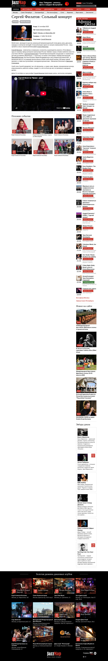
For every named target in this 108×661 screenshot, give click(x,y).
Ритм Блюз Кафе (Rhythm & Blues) (87, 173)
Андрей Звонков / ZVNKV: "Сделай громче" (88, 215)
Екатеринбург (39, 12)
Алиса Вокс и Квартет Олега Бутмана (87, 93)
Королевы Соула (88, 137)
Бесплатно (89, 12)
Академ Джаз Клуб (82, 619)
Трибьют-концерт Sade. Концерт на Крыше (88, 106)
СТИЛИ (87, 9)
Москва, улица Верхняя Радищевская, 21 (19, 648)
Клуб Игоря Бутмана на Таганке (89, 100)
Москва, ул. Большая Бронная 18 (42, 646)
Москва (79, 3)
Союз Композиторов (40, 595)
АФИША (16, 9)
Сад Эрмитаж (16, 619)
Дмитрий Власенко (17, 57)
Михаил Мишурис (88, 127)
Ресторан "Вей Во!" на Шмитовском (89, 222)
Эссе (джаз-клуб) (88, 163)
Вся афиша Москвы (82, 298)
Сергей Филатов (46, 39)
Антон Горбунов (83, 462)
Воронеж (70, 12)
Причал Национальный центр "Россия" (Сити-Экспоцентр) (89, 78)
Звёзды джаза (83, 424)
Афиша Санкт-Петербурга (85, 301)
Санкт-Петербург (87, 3)
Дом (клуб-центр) (60, 619)
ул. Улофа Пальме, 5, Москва (63, 645)
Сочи (62, 12)
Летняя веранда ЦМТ (89, 197)
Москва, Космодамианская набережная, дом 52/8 (41, 624)
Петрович (85, 181)
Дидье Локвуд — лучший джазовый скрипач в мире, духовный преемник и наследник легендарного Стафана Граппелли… (85, 535)
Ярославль (79, 12)
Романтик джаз (88, 177)
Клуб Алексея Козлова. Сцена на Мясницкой (42, 133)
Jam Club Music (87, 132)
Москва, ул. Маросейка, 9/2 (46, 33)
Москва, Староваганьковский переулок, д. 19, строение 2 (85, 648)
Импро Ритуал (87, 226)
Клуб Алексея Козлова (43, 29)
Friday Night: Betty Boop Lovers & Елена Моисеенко (89, 267)
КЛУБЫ (38, 9)
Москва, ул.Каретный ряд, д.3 (21, 621)
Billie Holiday (82, 482)
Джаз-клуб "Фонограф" (62, 643)
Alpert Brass (87, 37)
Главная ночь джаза (89, 288)
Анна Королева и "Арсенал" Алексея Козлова (89, 148)
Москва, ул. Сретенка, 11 (62, 597)
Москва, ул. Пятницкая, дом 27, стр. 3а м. (86, 598)
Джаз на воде (87, 72)
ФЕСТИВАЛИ (27, 9)
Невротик (85, 230)
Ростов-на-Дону (52, 12)
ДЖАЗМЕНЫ (49, 9)
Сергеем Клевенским (31, 53)
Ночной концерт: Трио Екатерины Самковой (88, 278)
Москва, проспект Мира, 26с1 (85, 621)
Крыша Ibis (86, 124)
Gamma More (86, 210)
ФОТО (79, 9)
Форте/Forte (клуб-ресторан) (42, 643)
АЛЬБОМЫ (69, 9)
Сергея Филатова (42, 46)
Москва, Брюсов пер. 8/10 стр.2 (43, 597)
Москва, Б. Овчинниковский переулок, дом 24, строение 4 (63, 622)
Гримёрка (85, 88)
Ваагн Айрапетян (83, 437)
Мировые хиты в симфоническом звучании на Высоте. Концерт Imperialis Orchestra (89, 189)
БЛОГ (59, 9)
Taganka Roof (86, 112)
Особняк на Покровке (89, 69)
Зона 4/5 (85, 46)
